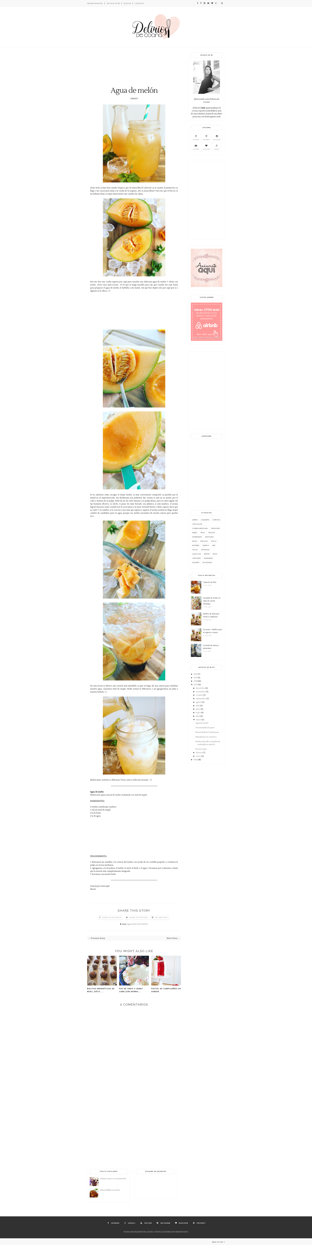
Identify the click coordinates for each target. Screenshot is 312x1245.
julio (198, 706)
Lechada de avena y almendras (211, 646)
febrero (199, 752)
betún (207, 554)
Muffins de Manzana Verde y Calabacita (211, 615)
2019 (195, 678)
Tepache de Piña (209, 582)
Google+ (217, 149)
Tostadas (205, 550)
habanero (208, 558)
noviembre (201, 692)
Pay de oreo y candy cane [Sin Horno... (131, 990)
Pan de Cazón (201, 749)
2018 (195, 681)
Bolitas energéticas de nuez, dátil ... (101, 990)
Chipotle (216, 520)
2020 (196, 674)
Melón (145, 924)
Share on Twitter (138, 917)
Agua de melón (201, 723)
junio (198, 709)
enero (198, 756)
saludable (207, 562)
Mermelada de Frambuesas (207, 732)
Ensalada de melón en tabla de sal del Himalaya (211, 601)
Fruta (139, 924)
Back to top (217, 1242)
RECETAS (127, 3)
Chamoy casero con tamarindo (113, 1178)
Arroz (195, 520)
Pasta (194, 541)
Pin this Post (161, 917)
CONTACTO (139, 3)
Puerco (206, 545)
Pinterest (206, 139)
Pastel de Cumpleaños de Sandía (166, 990)
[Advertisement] (134, 69)
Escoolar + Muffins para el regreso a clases (212, 631)
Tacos (195, 550)
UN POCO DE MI (113, 3)
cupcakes (196, 558)
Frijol (194, 533)
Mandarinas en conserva (205, 737)
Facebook (196, 139)
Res (213, 545)
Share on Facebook (111, 917)
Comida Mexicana (200, 528)
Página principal (95, 3)
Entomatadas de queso (205, 728)
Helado (211, 533)
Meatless (209, 537)
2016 (195, 760)
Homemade (197, 537)
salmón (195, 562)
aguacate (196, 554)
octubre (199, 695)
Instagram (216, 139)
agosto (199, 702)
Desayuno (215, 528)
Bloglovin (206, 149)
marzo (198, 720)
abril (198, 716)
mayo (198, 713)
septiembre (201, 699)
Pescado (204, 541)
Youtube (196, 149)
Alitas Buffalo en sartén (110, 1190)
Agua (129, 924)
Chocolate (197, 524)
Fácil (134, 924)
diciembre (200, 688)
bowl (215, 554)
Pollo (213, 541)
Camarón (205, 520)
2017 (195, 684)
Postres (195, 545)
